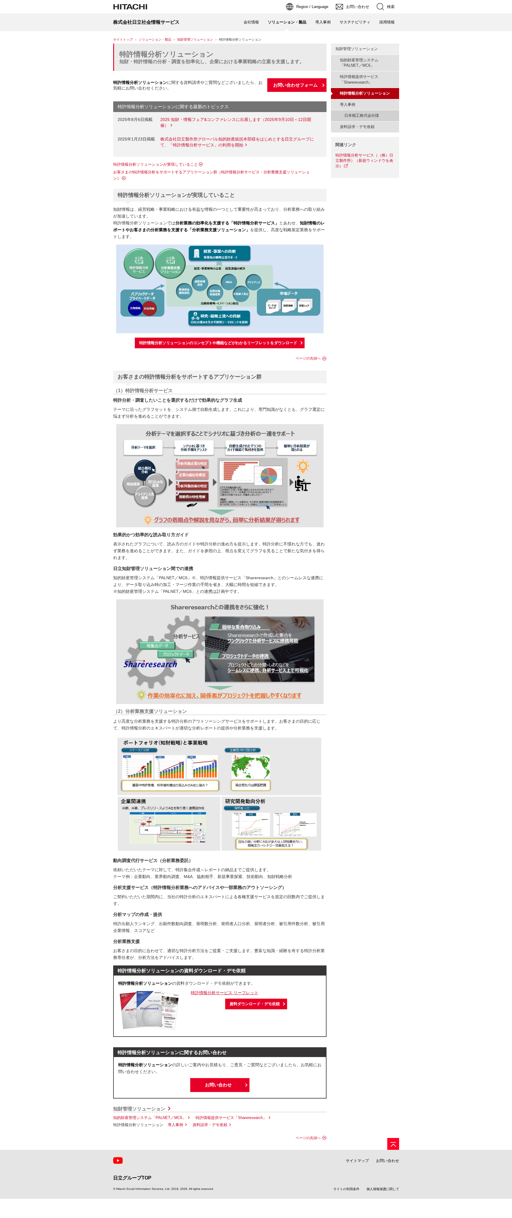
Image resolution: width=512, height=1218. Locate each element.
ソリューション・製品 (155, 39)
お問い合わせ (218, 1084)
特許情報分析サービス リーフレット (224, 992)
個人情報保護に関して (383, 1189)
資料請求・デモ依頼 (210, 1125)
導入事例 (323, 22)
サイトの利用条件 (346, 1189)
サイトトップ (123, 39)
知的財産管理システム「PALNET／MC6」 (149, 1117)
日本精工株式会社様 (361, 115)
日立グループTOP (132, 1177)
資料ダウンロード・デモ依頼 (255, 1004)
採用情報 (387, 22)
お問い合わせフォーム (295, 84)
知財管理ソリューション (195, 39)
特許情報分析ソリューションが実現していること (155, 164)
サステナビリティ (355, 22)
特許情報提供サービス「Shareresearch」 (231, 1117)
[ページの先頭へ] (393, 1144)
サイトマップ (357, 1160)
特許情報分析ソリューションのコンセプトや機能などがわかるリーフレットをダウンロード (218, 343)
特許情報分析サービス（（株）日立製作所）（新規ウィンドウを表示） (364, 160)
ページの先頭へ (308, 358)
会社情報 (251, 22)
